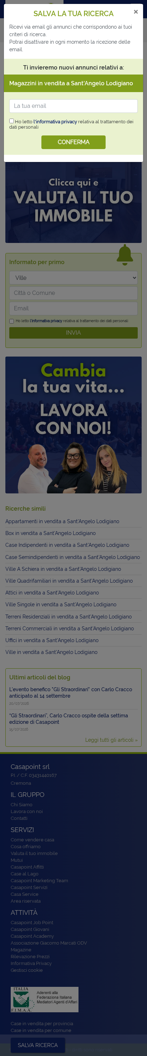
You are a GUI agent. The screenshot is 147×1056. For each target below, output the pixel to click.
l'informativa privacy (55, 121)
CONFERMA (74, 142)
